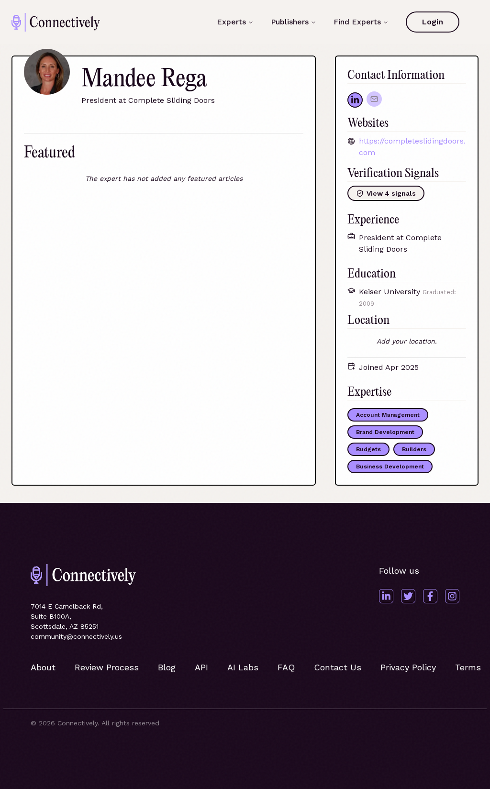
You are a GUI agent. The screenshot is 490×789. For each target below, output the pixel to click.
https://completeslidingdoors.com (412, 146)
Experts (231, 21)
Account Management (388, 414)
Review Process (107, 667)
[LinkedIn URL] (355, 100)
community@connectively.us (76, 636)
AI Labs (242, 667)
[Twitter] (408, 596)
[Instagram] (452, 596)
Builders (414, 449)
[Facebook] (430, 596)
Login (432, 21)
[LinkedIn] (386, 596)
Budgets (368, 449)
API (201, 667)
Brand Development (385, 432)
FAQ (286, 667)
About (43, 667)
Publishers (290, 21)
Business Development (390, 466)
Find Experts (357, 21)
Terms (468, 667)
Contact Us (337, 667)
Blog (167, 667)
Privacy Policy (408, 667)
